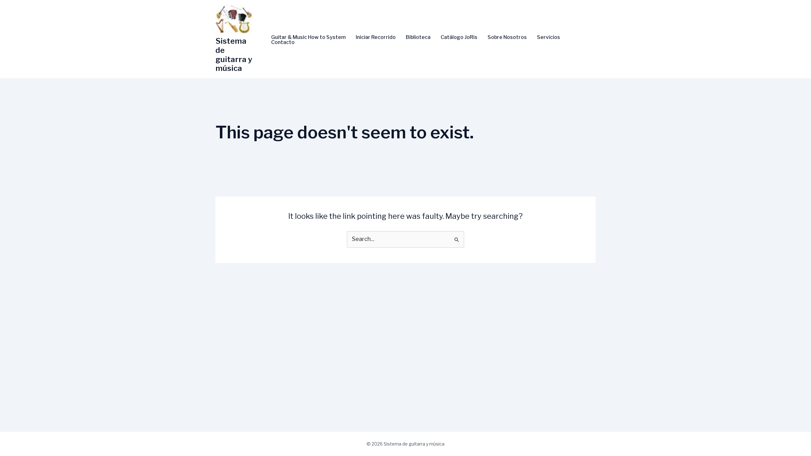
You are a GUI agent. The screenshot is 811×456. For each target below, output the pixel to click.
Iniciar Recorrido (376, 37)
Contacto (283, 42)
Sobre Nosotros (507, 37)
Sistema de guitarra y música (233, 54)
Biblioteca (418, 37)
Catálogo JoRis (459, 37)
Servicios (548, 37)
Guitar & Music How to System (308, 37)
